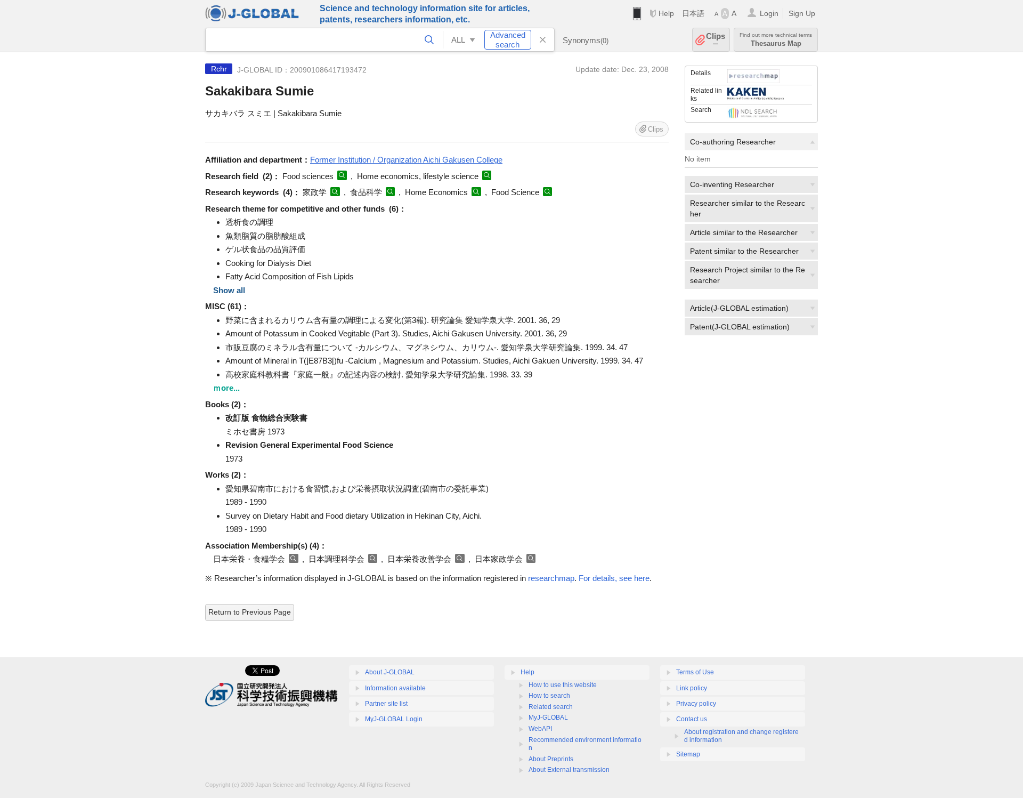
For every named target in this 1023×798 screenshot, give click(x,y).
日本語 (693, 13)
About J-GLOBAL (390, 672)
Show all (229, 290)
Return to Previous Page (249, 612)
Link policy (691, 688)
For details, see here (614, 578)
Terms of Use (695, 672)
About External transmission (569, 769)
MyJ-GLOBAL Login (394, 719)
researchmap (551, 578)
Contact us (691, 719)
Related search (551, 707)
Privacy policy (696, 703)
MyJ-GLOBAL (548, 717)
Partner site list (386, 703)
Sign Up (802, 13)
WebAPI (540, 728)
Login (769, 13)
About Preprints (551, 759)
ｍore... (226, 387)
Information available (395, 688)
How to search (549, 695)
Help (666, 13)
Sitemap (688, 754)
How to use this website (563, 685)
